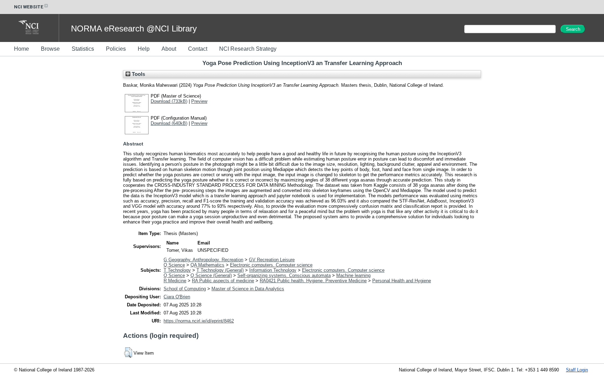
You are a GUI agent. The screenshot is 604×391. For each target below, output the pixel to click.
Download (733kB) (169, 101)
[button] (128, 352)
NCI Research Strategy (247, 49)
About (168, 49)
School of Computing (185, 288)
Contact (197, 49)
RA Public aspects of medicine (223, 280)
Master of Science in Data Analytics (247, 288)
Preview (199, 101)
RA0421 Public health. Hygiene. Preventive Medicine (313, 280)
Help (144, 49)
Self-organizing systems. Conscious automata (284, 275)
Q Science (174, 265)
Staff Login (577, 369)
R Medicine (175, 280)
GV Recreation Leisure (272, 259)
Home (21, 49)
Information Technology (272, 270)
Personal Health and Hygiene (401, 280)
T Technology (177, 270)
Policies (116, 49)
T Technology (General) (220, 270)
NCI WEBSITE (28, 6)
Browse (50, 49)
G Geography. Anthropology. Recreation (203, 259)
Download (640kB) (169, 123)
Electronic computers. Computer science (271, 265)
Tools (137, 74)
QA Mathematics (207, 265)
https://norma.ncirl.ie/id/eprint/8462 (199, 321)
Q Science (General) (211, 275)
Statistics (83, 49)
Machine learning (353, 275)
